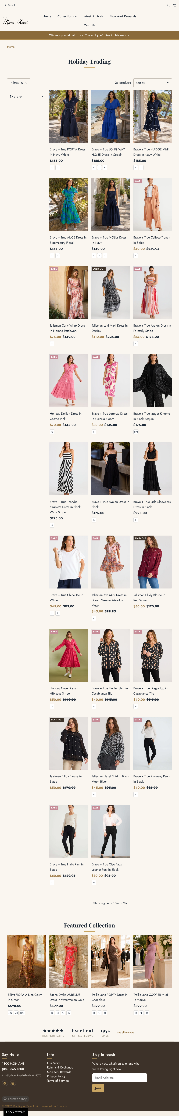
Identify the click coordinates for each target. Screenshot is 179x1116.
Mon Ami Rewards (123, 16)
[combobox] (45, 5)
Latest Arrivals (93, 16)
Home (47, 16)
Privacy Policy (56, 1076)
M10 (10, 1013)
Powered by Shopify (54, 1106)
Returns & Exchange (60, 1067)
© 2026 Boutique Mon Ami (20, 1106)
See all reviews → (127, 1032)
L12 (16, 1013)
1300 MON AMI (13, 1063)
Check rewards (16, 1112)
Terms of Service (58, 1080)
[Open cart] (174, 5)
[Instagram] (13, 1083)
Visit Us (89, 25)
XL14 (22, 1013)
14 (63, 1013)
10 (52, 1013)
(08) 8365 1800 (13, 1069)
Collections (66, 16)
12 (58, 1013)
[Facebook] (5, 1083)
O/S (136, 432)
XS (94, 882)
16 (69, 1013)
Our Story (53, 1063)
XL (58, 167)
